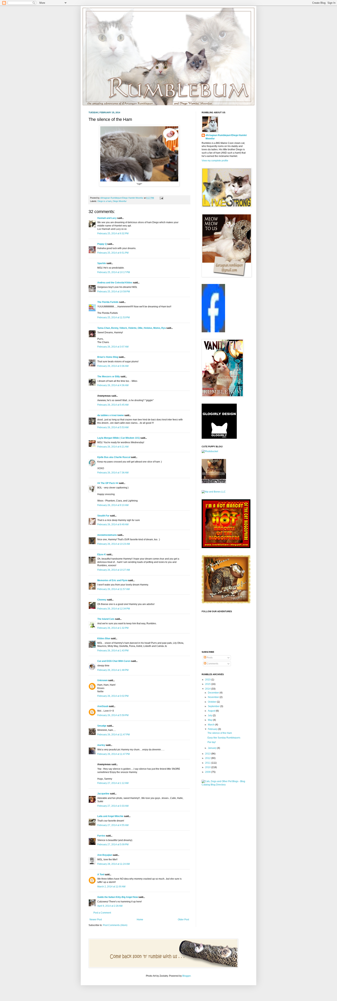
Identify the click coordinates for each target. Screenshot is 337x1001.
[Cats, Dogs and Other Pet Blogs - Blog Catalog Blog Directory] (225, 784)
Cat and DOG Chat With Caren (113, 661)
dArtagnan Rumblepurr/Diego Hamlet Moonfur (226, 137)
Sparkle (101, 263)
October (212, 701)
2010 (208, 767)
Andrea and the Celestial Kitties (114, 282)
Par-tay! (212, 742)
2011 (208, 762)
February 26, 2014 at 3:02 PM (113, 696)
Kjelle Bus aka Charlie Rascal (113, 457)
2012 (208, 758)
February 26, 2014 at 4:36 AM (113, 385)
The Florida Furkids (108, 302)
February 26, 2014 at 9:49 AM (113, 524)
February (213, 729)
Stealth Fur (103, 515)
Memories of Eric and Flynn (112, 580)
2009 (208, 772)
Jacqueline (103, 793)
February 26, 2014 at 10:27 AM (113, 570)
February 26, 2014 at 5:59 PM (113, 715)
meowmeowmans (107, 535)
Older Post (183, 919)
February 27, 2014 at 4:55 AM (113, 825)
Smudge (101, 725)
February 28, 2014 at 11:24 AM (113, 864)
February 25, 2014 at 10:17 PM (113, 272)
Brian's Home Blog (107, 357)
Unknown (102, 680)
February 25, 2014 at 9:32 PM (113, 233)
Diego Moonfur (120, 201)
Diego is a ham (105, 201)
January (212, 748)
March (211, 724)
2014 (208, 688)
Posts (209, 657)
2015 (208, 684)
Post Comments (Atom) (115, 925)
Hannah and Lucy (107, 218)
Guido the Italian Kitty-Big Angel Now (117, 897)
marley (101, 745)
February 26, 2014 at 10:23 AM (113, 544)
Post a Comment (102, 912)
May (210, 720)
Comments (212, 663)
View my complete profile (215, 160)
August (212, 710)
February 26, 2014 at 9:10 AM (113, 505)
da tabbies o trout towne (110, 415)
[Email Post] (161, 198)
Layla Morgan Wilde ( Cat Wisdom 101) (118, 438)
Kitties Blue (103, 638)
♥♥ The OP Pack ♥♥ (107, 483)
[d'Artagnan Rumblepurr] (213, 331)
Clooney (101, 599)
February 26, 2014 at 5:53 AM (113, 427)
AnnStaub (102, 706)
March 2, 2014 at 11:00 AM (111, 886)
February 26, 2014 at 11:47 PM (113, 734)
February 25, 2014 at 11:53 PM (113, 317)
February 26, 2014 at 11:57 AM (113, 589)
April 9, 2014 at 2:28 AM (109, 906)
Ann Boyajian (104, 855)
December (214, 692)
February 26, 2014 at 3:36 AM (113, 366)
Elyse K (101, 554)
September (214, 706)
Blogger (186, 975)
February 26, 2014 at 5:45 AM (113, 404)
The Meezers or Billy (108, 376)
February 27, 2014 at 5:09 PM (113, 844)
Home (140, 919)
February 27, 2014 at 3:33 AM (113, 806)
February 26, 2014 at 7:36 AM (113, 472)
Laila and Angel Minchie (110, 816)
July (210, 715)
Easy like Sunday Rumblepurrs (224, 737)
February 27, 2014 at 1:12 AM (113, 783)
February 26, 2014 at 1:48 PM (113, 670)
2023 (208, 679)
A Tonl (100, 874)
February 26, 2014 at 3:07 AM (113, 346)
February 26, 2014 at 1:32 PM (113, 628)
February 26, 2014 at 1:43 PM (113, 650)
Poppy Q (102, 244)
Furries (101, 835)
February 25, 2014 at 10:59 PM (113, 291)
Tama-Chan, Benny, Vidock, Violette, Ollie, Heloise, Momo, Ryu (131, 328)
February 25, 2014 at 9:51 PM (113, 252)
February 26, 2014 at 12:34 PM (113, 608)
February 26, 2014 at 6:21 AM (113, 446)
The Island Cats (105, 619)
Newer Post (96, 919)
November (214, 697)
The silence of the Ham (220, 733)
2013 (208, 753)
